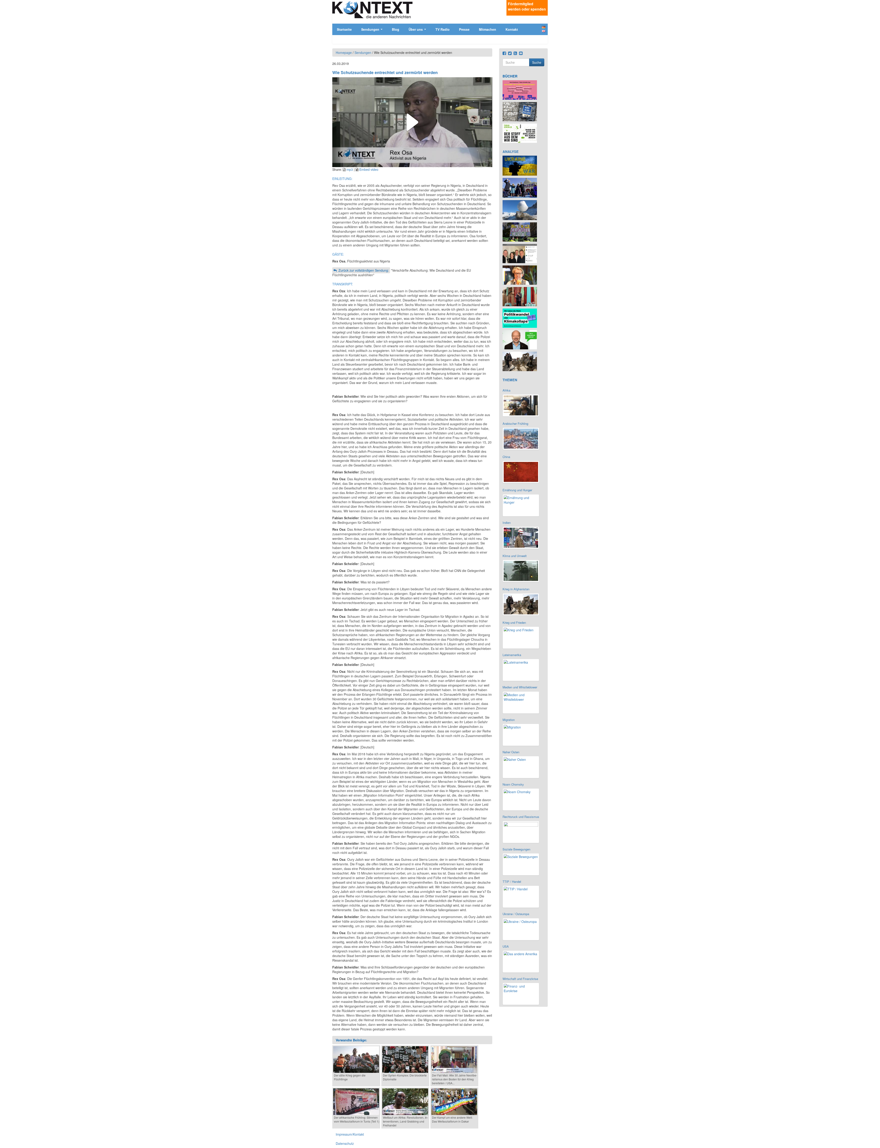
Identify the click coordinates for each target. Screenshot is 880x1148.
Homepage (344, 52)
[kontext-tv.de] (372, 9)
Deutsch (543, 27)
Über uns (416, 29)
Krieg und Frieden (514, 622)
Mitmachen (487, 29)
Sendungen (370, 29)
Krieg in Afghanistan (516, 589)
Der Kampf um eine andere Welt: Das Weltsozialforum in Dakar (452, 1119)
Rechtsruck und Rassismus (521, 816)
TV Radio (442, 29)
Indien (507, 522)
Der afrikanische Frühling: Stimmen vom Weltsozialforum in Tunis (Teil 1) (356, 1119)
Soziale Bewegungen (516, 849)
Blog (395, 29)
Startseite (344, 29)
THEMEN (510, 379)
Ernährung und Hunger (517, 490)
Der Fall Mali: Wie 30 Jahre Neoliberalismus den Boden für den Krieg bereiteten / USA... (454, 1079)
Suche (536, 62)
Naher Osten (511, 752)
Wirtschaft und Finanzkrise (520, 979)
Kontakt (512, 29)
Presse (464, 29)
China (506, 457)
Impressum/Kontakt (350, 1134)
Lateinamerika (512, 655)
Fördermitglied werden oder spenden (527, 6)
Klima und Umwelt (515, 556)
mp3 (349, 169)
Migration (509, 720)
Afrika (506, 390)
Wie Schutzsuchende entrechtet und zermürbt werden (385, 72)
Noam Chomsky (513, 784)
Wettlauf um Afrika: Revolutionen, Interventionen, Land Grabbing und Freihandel (405, 1121)
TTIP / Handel (512, 881)
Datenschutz (345, 1143)
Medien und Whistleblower (520, 687)
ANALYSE (511, 151)
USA (506, 946)
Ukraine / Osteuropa (516, 914)
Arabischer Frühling (515, 423)
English (543, 31)
